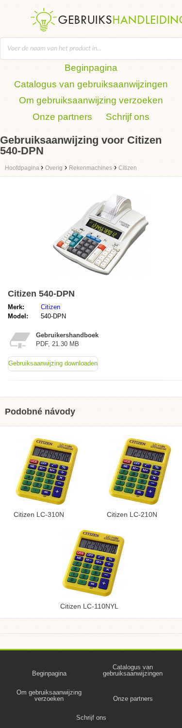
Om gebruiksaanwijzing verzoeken (91, 100)
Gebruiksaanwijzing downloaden (53, 363)
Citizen (50, 307)
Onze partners (62, 117)
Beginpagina (91, 68)
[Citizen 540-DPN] (101, 280)
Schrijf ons (127, 117)
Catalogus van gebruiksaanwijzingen (91, 84)
